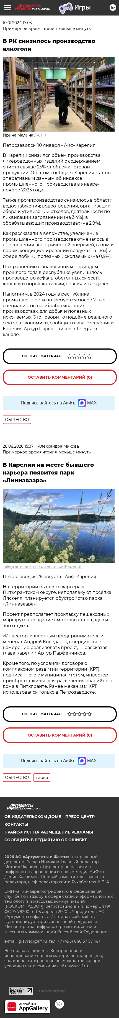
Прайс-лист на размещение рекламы (48, 832)
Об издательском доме (32, 816)
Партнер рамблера (52, 991)
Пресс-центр (80, 816)
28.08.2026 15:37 (18, 446)
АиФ (41, 135)
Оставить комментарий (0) (60, 377)
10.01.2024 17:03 (17, 22)
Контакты (16, 824)
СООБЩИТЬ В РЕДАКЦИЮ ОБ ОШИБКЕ (45, 839)
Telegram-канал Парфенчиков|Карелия (42, 566)
